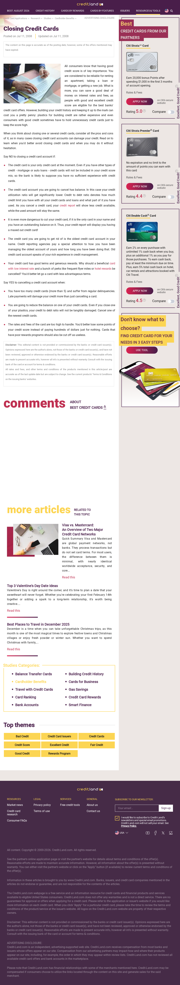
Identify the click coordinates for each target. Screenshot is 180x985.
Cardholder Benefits (30, 682)
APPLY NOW (140, 101)
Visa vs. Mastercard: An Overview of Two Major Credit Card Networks (82, 529)
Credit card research (13, 812)
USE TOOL (142, 350)
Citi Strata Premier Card (142, 130)
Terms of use (42, 811)
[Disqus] (59, 454)
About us (92, 805)
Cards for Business (83, 682)
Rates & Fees (134, 92)
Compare (159, 112)
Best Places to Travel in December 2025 (38, 624)
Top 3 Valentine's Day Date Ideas (32, 586)
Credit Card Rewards (85, 697)
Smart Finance (80, 705)
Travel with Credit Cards (34, 689)
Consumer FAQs (17, 820)
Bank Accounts (26, 705)
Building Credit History (86, 674)
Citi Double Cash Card (141, 215)
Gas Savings (78, 689)
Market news (15, 805)
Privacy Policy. (129, 825)
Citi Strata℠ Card (137, 45)
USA (122, 832)
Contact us (93, 811)
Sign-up (166, 808)
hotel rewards (103, 268)
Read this (68, 577)
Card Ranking (25, 697)
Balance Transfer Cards (33, 674)
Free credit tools (70, 805)
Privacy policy (42, 805)
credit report (67, 205)
